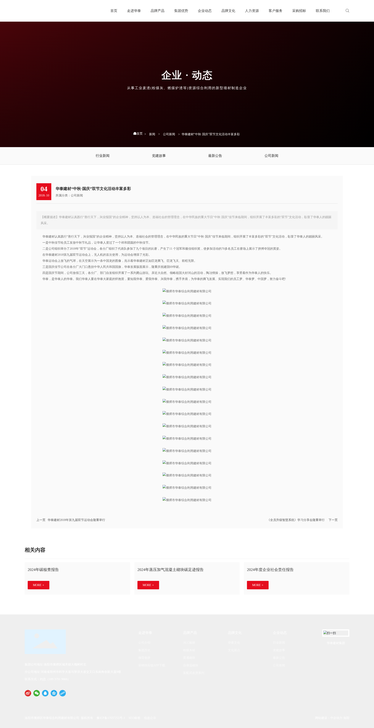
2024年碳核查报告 (43, 569)
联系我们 (323, 11)
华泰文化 (234, 642)
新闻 (152, 134)
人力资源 (252, 11)
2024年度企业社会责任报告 (270, 569)
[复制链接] (62, 693)
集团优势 (181, 11)
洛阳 (346, 718)
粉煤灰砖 (189, 650)
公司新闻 (169, 134)
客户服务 (275, 11)
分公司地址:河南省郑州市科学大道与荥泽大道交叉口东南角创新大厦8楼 (73, 671)
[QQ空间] (54, 693)
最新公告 (215, 155)
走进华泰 (134, 11)
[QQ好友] (45, 693)
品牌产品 (157, 11)
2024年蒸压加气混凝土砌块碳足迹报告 (170, 569)
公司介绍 (144, 642)
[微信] (36, 693)
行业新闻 (103, 155)
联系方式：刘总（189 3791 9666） (47, 679)
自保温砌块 (190, 665)
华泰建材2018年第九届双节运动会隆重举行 (76, 520)
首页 (113, 11)
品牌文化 (228, 11)
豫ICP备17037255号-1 (111, 718)
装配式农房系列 (193, 673)
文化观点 (234, 650)
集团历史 (144, 650)
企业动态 (205, 11)
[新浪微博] (28, 693)
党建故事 (159, 155)
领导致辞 (144, 657)
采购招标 (299, 11)
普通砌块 (189, 657)
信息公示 (150, 718)
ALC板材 (189, 642)
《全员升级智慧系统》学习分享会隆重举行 (296, 520)
